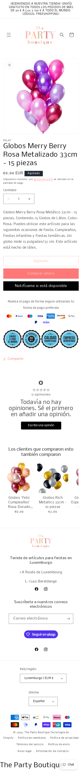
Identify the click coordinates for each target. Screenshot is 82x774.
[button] (9, 35)
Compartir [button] (16, 359)
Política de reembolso (32, 738)
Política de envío (59, 744)
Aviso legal (24, 751)
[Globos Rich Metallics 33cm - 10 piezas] (52, 478)
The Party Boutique (37, 732)
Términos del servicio (30, 744)
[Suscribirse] (68, 619)
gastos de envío (43, 179)
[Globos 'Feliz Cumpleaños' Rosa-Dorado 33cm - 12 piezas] (19, 478)
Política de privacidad (64, 738)
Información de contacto (52, 751)
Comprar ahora (41, 273)
